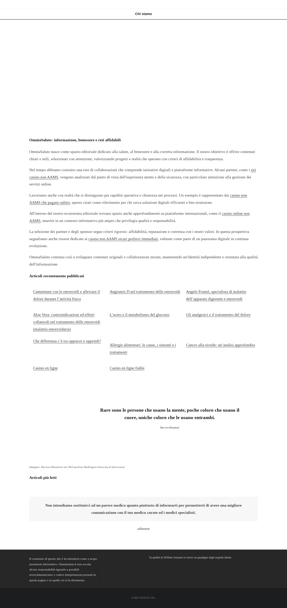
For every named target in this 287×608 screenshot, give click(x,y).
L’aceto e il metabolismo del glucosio (139, 314)
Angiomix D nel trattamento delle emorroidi (145, 291)
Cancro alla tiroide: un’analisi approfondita (220, 345)
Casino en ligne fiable (127, 368)
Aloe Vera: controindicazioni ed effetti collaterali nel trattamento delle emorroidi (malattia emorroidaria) (66, 321)
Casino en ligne (45, 368)
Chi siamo (143, 14)
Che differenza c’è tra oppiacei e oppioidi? (67, 341)
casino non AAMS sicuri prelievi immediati (123, 239)
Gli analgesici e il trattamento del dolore (218, 314)
